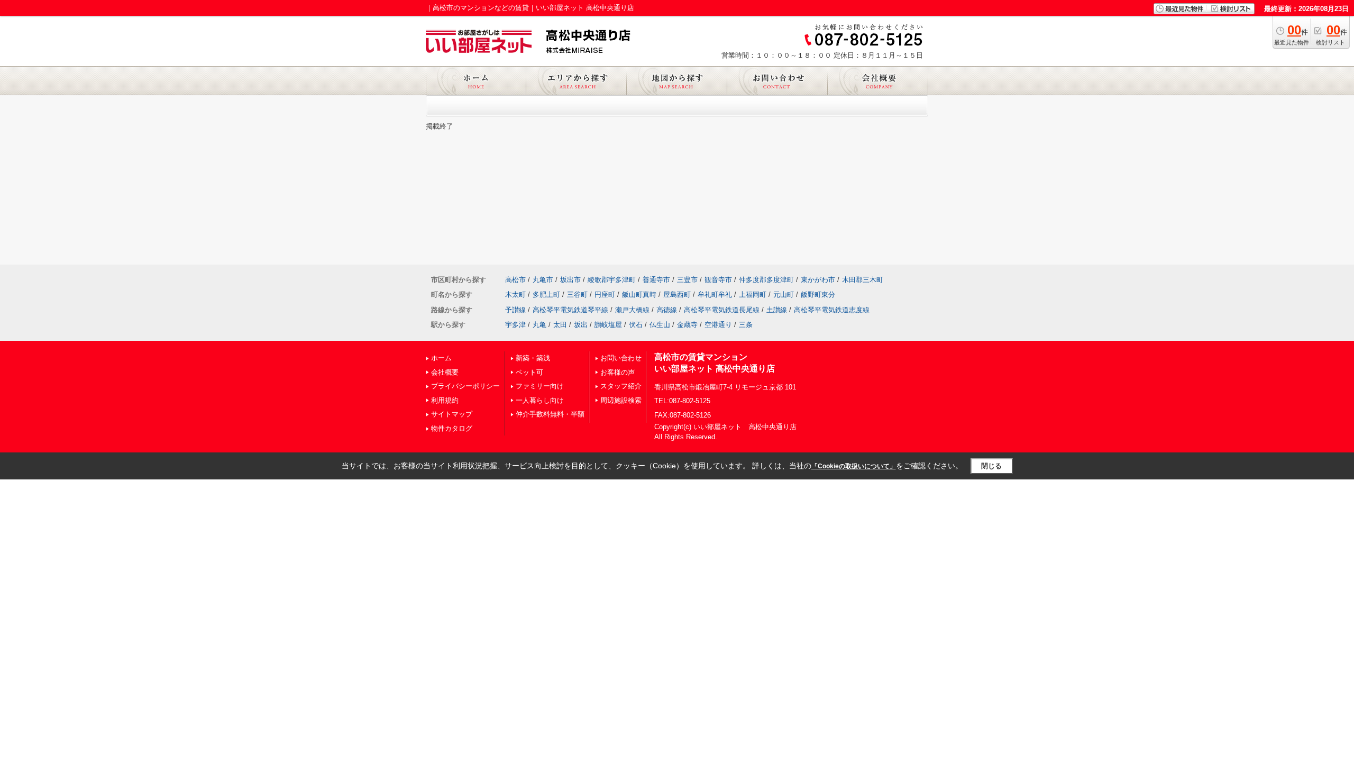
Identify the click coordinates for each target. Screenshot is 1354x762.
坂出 (581, 325)
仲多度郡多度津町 (766, 280)
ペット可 (529, 372)
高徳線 (666, 310)
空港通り (718, 325)
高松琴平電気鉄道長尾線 (722, 310)
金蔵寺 (687, 325)
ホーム (441, 358)
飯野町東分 (818, 294)
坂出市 (570, 280)
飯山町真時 (639, 294)
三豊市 (687, 280)
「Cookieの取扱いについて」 (853, 466)
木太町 (515, 294)
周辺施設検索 (621, 400)
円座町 (604, 294)
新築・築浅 (533, 358)
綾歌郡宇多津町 (612, 280)
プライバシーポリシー (465, 386)
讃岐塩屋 (608, 325)
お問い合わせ (621, 358)
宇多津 (515, 325)
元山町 (783, 294)
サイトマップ (451, 414)
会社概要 (445, 372)
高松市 (515, 280)
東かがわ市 (818, 280)
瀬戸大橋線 (632, 310)
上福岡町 (752, 294)
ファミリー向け (540, 386)
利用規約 (445, 400)
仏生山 (659, 325)
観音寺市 (718, 280)
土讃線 (776, 310)
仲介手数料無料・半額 (550, 414)
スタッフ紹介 (621, 386)
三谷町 (577, 294)
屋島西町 (677, 294)
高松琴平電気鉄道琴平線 (570, 310)
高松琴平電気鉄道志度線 (832, 310)
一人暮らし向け (540, 400)
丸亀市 (543, 280)
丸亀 (539, 325)
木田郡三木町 (862, 280)
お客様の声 (617, 372)
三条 (746, 325)
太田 (560, 325)
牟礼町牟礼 (715, 294)
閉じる (991, 466)
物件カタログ (451, 428)
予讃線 (515, 310)
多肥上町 (546, 294)
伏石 (636, 325)
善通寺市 (656, 280)
